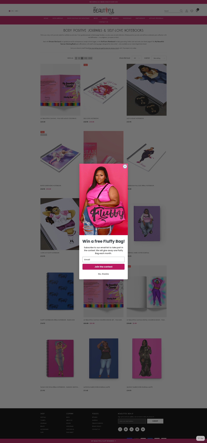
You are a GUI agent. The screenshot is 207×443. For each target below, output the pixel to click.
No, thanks (103, 274)
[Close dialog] (125, 166)
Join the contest (103, 266)
